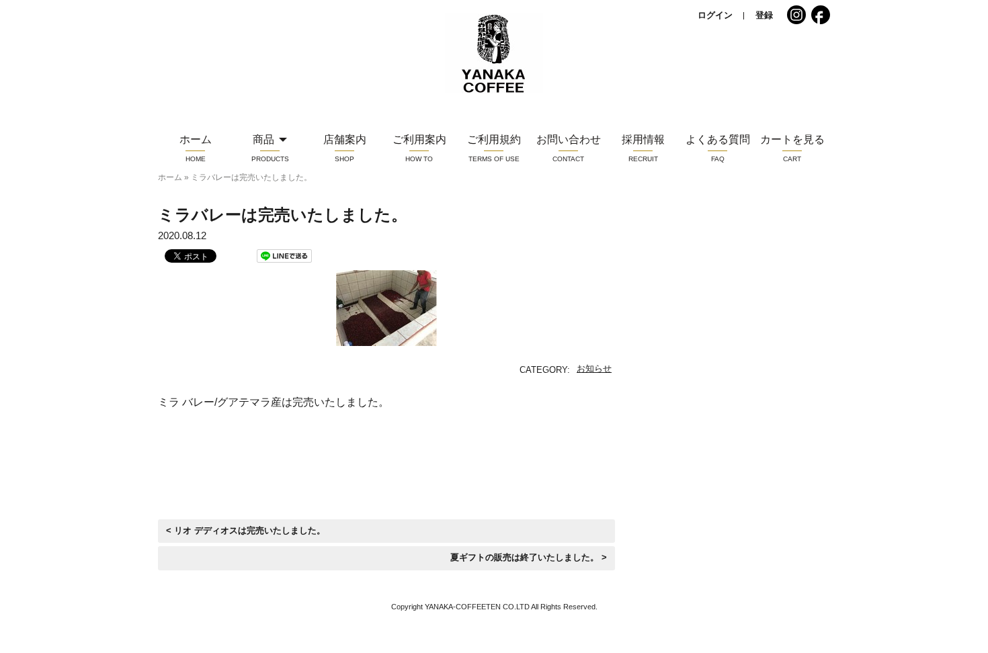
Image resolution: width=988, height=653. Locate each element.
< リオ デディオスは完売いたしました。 (245, 530)
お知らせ (594, 368)
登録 (764, 15)
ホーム (170, 177)
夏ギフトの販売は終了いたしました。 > (528, 557)
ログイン (715, 15)
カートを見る (792, 139)
